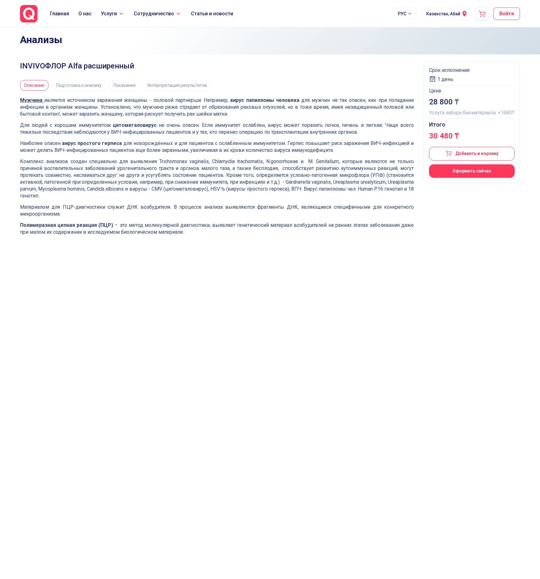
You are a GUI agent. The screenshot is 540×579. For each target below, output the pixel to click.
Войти (506, 14)
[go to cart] (482, 13)
